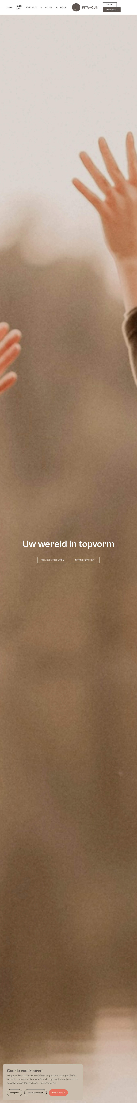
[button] (33, 7)
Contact (109, 5)
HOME (9, 7)
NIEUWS (63, 7)
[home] (85, 7)
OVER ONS (19, 7)
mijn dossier (111, 10)
